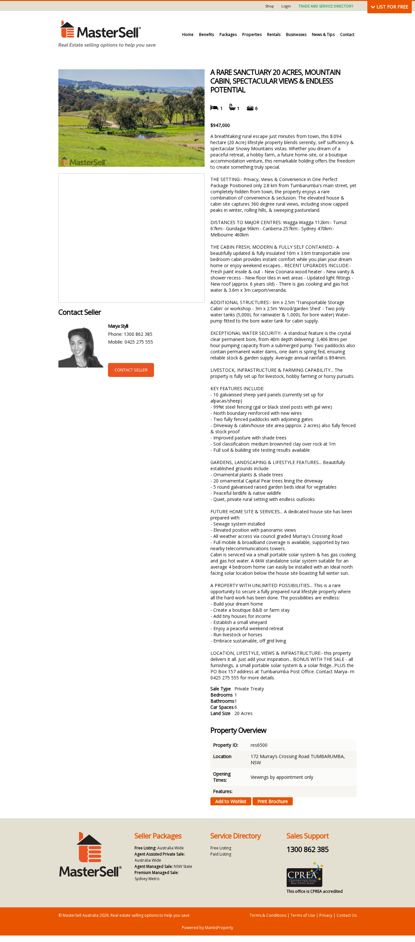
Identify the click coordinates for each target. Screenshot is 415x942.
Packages (228, 34)
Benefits (206, 34)
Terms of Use (302, 915)
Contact (347, 34)
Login (286, 6)
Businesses (296, 34)
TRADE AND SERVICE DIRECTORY (325, 6)
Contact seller (131, 370)
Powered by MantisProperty (207, 927)
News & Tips (323, 34)
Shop (269, 6)
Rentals (273, 34)
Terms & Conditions (268, 915)
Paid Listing (220, 854)
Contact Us (347, 915)
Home (188, 34)
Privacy (325, 915)
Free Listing (220, 848)
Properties (252, 34)
